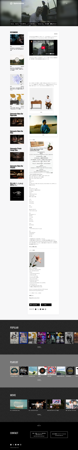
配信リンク (31, 295)
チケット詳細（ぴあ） (33, 246)
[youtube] (43, 309)
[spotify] (36, 309)
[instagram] (45, 309)
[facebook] (40, 309)
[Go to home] (17, 3)
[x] (38, 309)
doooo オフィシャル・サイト (34, 297)
